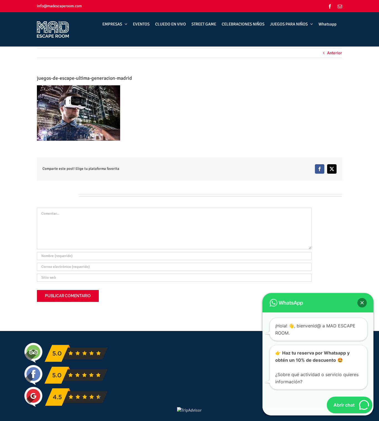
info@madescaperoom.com (59, 6)
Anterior (334, 52)
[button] (362, 302)
